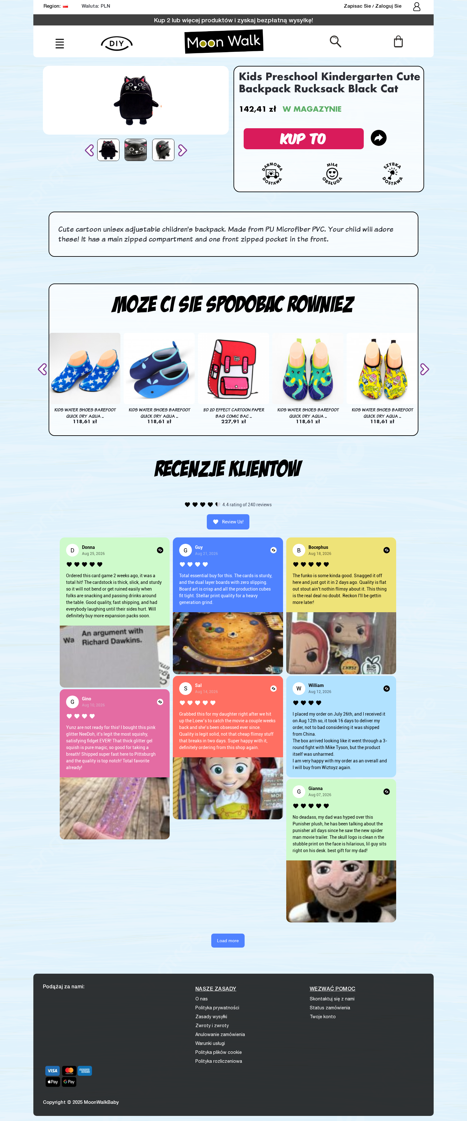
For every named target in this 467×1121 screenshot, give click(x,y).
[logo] (224, 41)
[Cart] (398, 41)
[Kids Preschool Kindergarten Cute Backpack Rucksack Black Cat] (108, 150)
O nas (201, 998)
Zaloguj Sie (388, 6)
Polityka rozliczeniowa (218, 1061)
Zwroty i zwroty (212, 1025)
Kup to (303, 137)
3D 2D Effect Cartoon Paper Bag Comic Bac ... (233, 413)
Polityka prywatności (217, 1007)
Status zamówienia (330, 1007)
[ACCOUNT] (417, 7)
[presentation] (90, 150)
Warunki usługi (210, 1043)
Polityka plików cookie (218, 1052)
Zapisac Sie (358, 6)
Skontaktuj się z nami (332, 998)
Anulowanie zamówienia (220, 1034)
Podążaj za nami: (64, 986)
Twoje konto (323, 1016)
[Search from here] (335, 41)
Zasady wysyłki (211, 1016)
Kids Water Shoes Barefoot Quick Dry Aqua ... (85, 413)
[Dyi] (117, 40)
